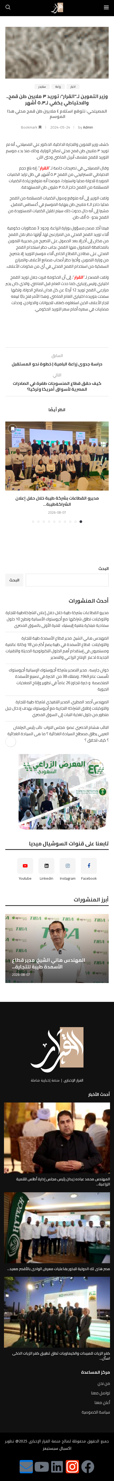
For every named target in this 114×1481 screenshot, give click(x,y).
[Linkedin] (57, 1466)
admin (88, 127)
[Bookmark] (12, 428)
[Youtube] (41, 1466)
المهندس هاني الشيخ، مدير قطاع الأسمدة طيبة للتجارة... (48, 963)
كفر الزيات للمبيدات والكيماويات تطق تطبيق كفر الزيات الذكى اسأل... (61, 1356)
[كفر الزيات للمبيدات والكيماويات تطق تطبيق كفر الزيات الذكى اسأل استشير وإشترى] (57, 1312)
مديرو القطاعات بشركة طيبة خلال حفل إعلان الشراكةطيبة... (57, 501)
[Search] (8, 8)
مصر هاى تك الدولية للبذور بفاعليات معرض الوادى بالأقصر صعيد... (58, 1268)
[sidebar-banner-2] (57, 791)
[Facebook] (87, 1466)
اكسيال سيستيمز (57, 1448)
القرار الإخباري (73, 1080)
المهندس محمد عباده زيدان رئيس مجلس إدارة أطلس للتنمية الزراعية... (63, 1182)
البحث (103, 568)
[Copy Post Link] (10, 741)
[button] (9, 471)
